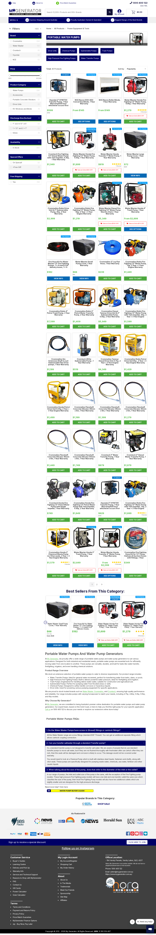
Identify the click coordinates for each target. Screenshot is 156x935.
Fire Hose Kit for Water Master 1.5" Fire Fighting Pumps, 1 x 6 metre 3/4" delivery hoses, (83, 626)
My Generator (52, 659)
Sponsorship (65, 893)
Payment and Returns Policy (24, 910)
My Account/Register (68, 861)
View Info (57, 645)
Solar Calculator (19, 895)
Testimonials (65, 887)
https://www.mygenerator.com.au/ (118, 874)
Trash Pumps (107, 51)
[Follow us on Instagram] (141, 833)
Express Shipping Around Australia (43, 20)
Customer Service (20, 857)
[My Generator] (25, 11)
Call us (47, 709)
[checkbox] (25, 41)
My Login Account (67, 857)
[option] (57, 623)
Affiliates (63, 900)
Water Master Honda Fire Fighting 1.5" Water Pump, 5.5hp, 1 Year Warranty (108, 625)
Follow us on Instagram (78, 848)
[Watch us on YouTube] (137, 833)
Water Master (88, 691)
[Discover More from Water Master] (87, 804)
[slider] (9, 75)
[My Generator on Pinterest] (132, 833)
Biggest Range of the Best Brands (128, 20)
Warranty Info (18, 871)
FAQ (14, 881)
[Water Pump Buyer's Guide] (70, 791)
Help (14, 3)
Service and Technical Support (25, 875)
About (61, 876)
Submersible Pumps (89, 51)
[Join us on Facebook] (128, 833)
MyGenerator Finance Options (25, 921)
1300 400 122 (140, 3)
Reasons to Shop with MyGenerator (27, 878)
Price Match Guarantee (68, 3)
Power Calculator (20, 892)
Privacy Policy (18, 914)
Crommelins (98, 691)
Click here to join (137, 842)
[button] (136, 69)
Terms (13, 903)
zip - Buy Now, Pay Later (23, 924)
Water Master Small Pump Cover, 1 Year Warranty (58, 624)
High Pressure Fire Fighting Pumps (62, 58)
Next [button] (145, 622)
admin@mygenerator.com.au (121, 872)
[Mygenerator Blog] (145, 833)
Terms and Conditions (21, 907)
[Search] (110, 12)
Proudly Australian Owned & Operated (86, 20)
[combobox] (76, 12)
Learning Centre (19, 864)
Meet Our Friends (67, 890)
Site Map (63, 897)
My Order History (67, 868)
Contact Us (17, 885)
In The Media (65, 883)
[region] (25, 307)
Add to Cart (108, 645)
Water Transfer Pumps (90, 58)
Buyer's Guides (19, 861)
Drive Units (52, 51)
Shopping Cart (66, 864)
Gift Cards (17, 888)
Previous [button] (45, 622)
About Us (39, 3)
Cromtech (112, 691)
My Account (119, 14)
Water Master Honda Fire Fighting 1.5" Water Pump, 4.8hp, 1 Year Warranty (133, 625)
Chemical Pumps (68, 51)
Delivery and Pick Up (21, 868)
